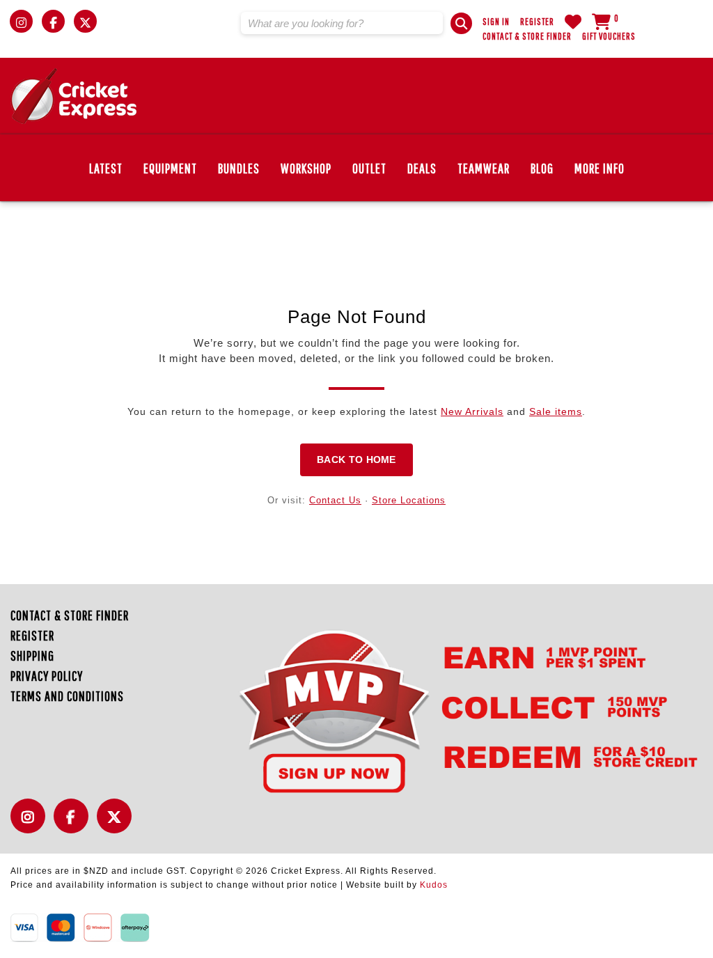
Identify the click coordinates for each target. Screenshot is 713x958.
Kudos (434, 885)
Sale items (555, 411)
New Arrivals (472, 411)
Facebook (74, 823)
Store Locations (409, 500)
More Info (599, 168)
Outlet (369, 168)
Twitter (118, 823)
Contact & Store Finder (527, 36)
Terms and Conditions (67, 696)
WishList (573, 22)
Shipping (32, 655)
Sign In (496, 21)
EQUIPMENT (170, 168)
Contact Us (335, 500)
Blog (542, 168)
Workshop (306, 168)
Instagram (31, 823)
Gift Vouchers (609, 36)
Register (537, 21)
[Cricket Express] (73, 96)
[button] (461, 23)
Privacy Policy (46, 676)
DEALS (422, 168)
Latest (106, 168)
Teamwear (483, 168)
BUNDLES (239, 168)
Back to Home (356, 459)
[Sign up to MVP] (444, 710)
